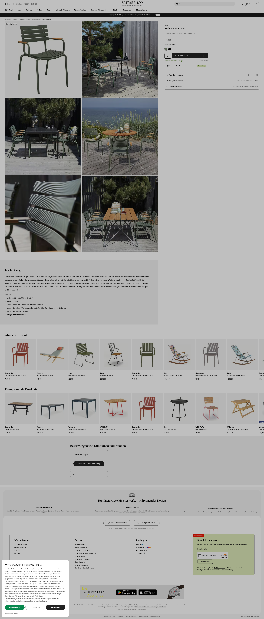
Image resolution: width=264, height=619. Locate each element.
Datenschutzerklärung (11, 613)
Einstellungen (35, 607)
